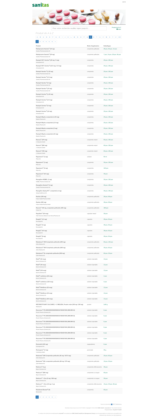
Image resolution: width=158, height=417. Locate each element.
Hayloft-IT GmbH (117, 409)
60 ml (105, 156)
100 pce (110, 60)
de (123, 1)
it (125, 1)
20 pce (106, 60)
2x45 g (106, 304)
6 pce (105, 310)
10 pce (106, 361)
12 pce (106, 259)
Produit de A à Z (116, 27)
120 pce (110, 242)
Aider (119, 29)
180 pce (106, 208)
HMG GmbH (101, 408)
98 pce (110, 196)
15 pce (106, 384)
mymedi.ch (108, 408)
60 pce (106, 139)
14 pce (115, 49)
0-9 (120, 37)
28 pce (106, 49)
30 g (105, 350)
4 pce (105, 276)
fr (124, 1)
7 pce (105, 54)
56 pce (110, 49)
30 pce (106, 162)
